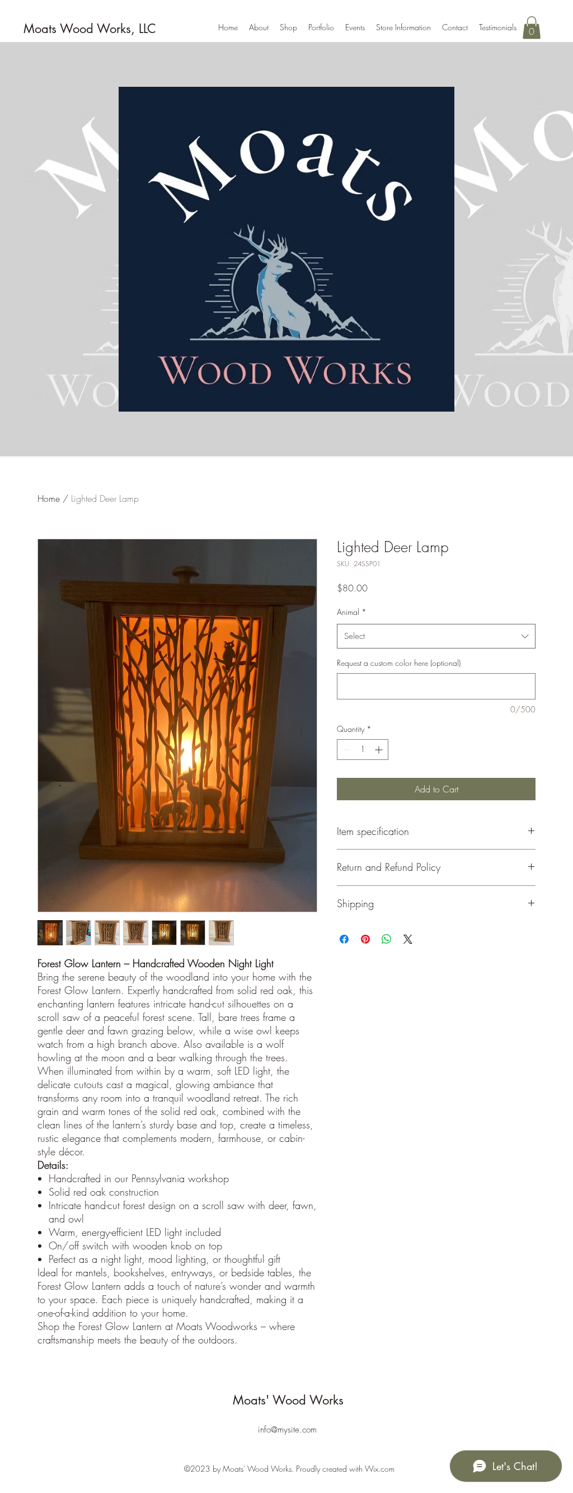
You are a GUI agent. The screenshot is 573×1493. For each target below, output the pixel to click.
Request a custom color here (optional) (399, 662)
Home (48, 498)
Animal (352, 611)
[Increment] (380, 749)
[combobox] (436, 636)
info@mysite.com (287, 1429)
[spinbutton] (363, 749)
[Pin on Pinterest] (365, 939)
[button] (531, 27)
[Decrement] (346, 749)
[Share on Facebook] (344, 939)
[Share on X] (408, 939)
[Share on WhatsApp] (386, 939)
